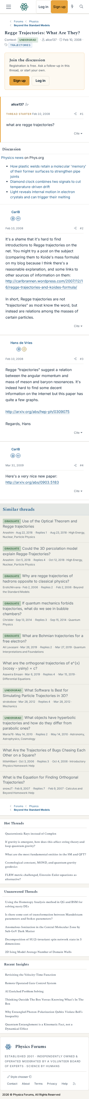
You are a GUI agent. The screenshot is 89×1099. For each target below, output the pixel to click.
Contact (12, 1083)
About (26, 1083)
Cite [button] (77, 133)
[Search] (81, 6)
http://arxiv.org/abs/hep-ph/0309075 (37, 411)
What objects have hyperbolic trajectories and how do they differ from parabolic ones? (39, 722)
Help (65, 1083)
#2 (82, 228)
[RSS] (74, 1083)
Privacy (52, 1083)
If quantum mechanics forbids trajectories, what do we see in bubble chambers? (38, 608)
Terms (38, 1083)
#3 (82, 359)
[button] (75, 114)
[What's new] (72, 6)
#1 (82, 114)
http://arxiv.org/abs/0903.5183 (32, 482)
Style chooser (19, 1076)
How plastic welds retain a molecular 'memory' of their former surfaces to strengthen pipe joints (48, 171)
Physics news (12, 157)
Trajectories (20, 45)
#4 (82, 465)
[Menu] (8, 7)
